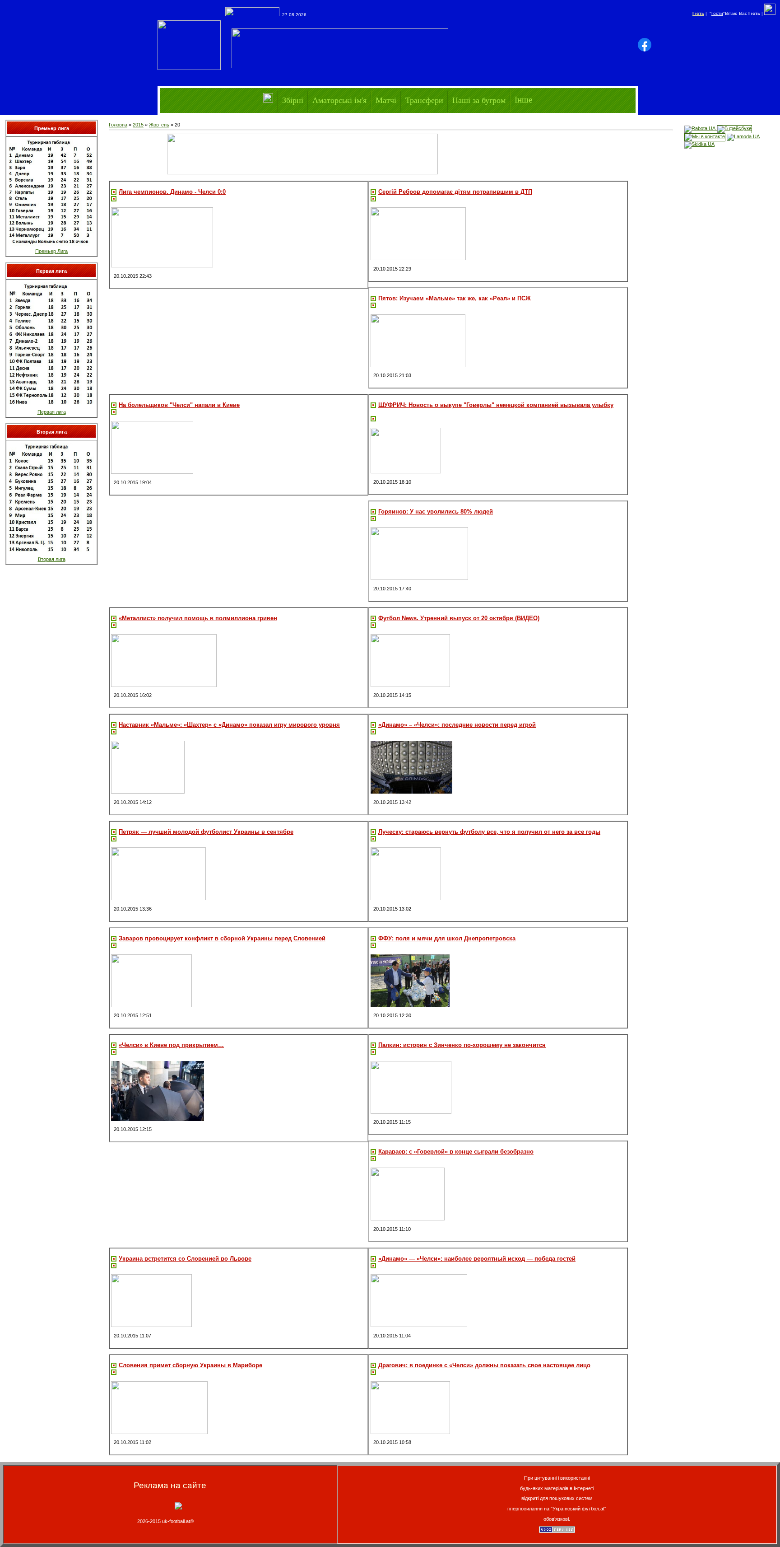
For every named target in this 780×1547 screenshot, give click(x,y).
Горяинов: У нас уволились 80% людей (435, 511)
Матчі (386, 99)
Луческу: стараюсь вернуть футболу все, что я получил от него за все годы (489, 831)
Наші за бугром (479, 99)
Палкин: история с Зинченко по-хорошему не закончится (462, 1045)
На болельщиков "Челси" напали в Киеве (179, 405)
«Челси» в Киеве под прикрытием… (171, 1045)
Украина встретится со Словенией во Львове (185, 1258)
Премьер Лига (51, 251)
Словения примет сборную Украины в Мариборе (190, 1365)
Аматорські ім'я (339, 99)
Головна (118, 124)
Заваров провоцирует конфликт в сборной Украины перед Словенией (222, 938)
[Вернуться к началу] (178, 1507)
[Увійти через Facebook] (644, 44)
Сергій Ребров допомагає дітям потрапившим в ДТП (455, 191)
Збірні (292, 99)
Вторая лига (51, 559)
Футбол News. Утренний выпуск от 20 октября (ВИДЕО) (458, 618)
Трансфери (424, 99)
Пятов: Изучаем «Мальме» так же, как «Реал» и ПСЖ (454, 298)
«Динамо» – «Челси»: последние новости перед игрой (457, 724)
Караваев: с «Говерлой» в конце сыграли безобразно (456, 1151)
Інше (523, 99)
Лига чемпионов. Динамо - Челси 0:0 (172, 191)
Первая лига (51, 412)
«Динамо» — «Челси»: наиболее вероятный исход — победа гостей (477, 1258)
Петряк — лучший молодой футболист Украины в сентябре (206, 831)
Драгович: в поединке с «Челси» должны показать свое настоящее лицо (484, 1365)
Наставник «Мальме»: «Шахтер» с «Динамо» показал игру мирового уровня (229, 724)
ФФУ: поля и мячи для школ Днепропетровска (446, 938)
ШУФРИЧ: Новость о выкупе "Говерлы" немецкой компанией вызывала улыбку (495, 405)
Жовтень (159, 124)
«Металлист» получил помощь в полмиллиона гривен (198, 618)
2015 (138, 124)
